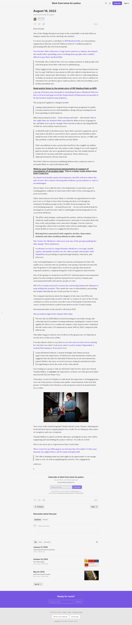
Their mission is (52, 244)
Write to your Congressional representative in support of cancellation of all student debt (61, 170)
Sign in (126, 3)
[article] (66, 550)
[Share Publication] (110, 3)
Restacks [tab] (45, 519)
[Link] (30, 88)
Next (93, 507)
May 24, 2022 (39, 572)
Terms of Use (74, 491)
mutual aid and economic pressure (44, 550)
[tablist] (41, 519)
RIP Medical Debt (72, 41)
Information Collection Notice (65, 493)
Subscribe (117, 3)
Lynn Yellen (41, 18)
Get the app (74, 617)
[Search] (106, 3)
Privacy (64, 612)
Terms (69, 612)
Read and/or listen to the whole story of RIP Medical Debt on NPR (65, 88)
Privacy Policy (79, 493)
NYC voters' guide (38, 562)
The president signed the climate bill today (52, 314)
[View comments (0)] (39, 24)
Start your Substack (61, 617)
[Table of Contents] (2, 312)
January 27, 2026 (40, 547)
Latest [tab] (40, 542)
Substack (57, 621)
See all (37, 584)
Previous (40, 507)
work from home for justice (41, 574)
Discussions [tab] (47, 542)
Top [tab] (35, 542)
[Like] (35, 24)
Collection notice (77, 612)
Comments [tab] (37, 519)
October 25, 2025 (40, 559)
